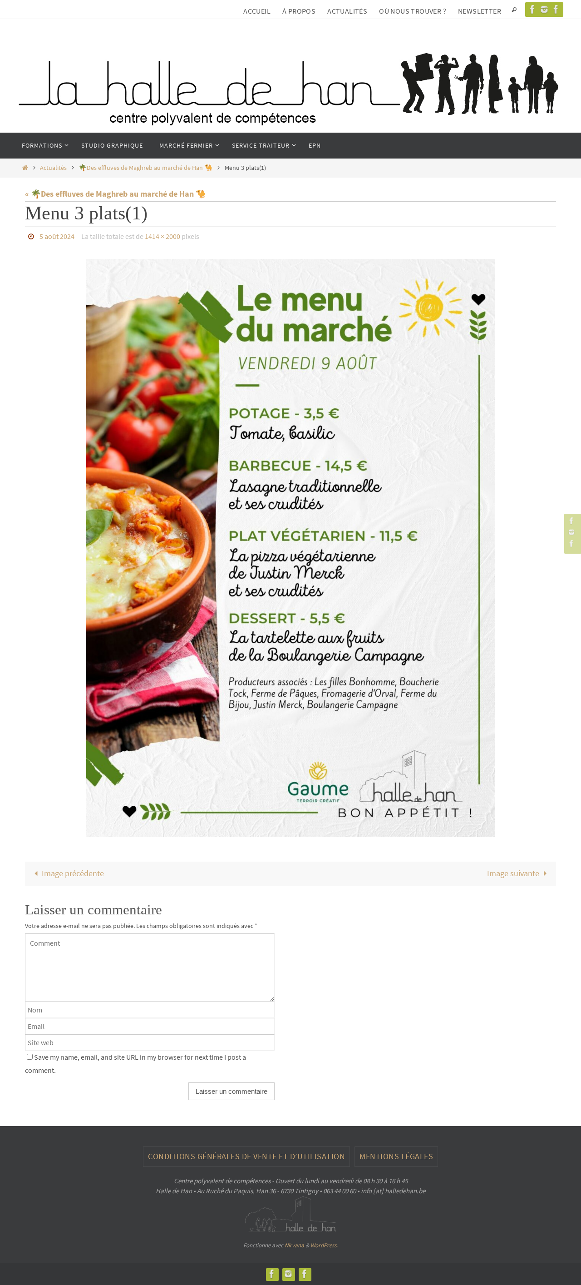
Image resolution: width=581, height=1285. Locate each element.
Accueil (257, 10)
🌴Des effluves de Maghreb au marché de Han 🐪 (145, 168)
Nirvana (294, 1245)
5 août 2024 (56, 236)
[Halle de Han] (532, 9)
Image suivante (513, 873)
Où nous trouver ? (412, 10)
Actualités (347, 10)
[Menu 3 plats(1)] (290, 548)
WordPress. (324, 1245)
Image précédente (73, 873)
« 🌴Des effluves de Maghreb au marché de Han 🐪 (115, 194)
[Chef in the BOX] (556, 9)
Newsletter (479, 10)
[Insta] (544, 9)
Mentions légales (396, 1156)
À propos (298, 10)
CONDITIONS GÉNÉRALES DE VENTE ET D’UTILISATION (246, 1156)
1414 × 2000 (162, 236)
